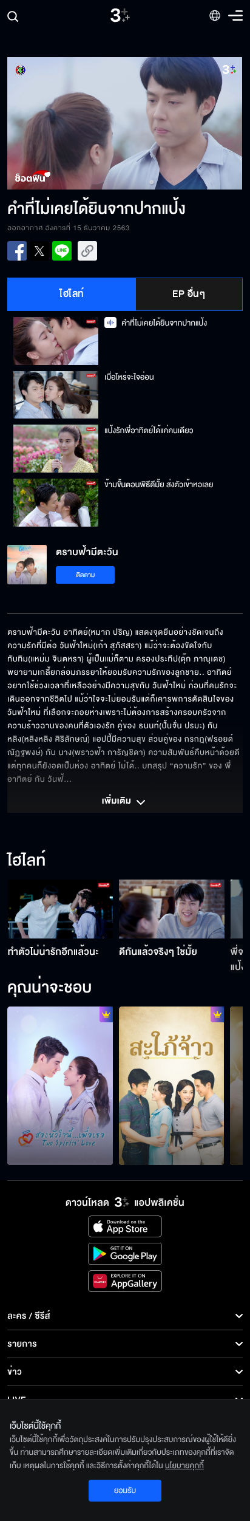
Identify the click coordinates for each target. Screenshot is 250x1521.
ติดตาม (85, 575)
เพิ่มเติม (117, 801)
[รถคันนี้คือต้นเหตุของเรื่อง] (172, 1085)
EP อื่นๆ (188, 294)
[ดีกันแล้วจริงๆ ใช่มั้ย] (172, 909)
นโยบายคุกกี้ (184, 1466)
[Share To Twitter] (39, 251)
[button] (66, 123)
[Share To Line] (62, 251)
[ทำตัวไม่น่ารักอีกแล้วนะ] (60, 909)
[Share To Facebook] (17, 251)
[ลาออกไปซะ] (60, 1085)
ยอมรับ (125, 1491)
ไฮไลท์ (71, 294)
